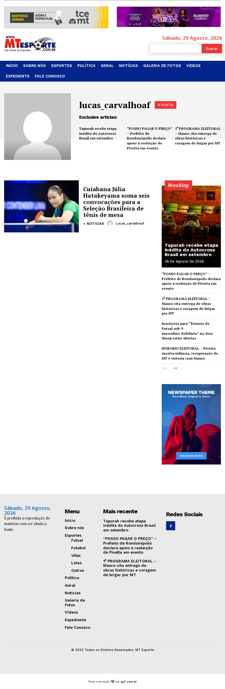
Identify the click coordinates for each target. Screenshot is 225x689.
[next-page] (211, 195)
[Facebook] (170, 525)
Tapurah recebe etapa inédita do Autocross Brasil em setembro (98, 133)
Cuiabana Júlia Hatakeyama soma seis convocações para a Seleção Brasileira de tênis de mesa (116, 202)
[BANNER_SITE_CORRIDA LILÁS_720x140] (169, 17)
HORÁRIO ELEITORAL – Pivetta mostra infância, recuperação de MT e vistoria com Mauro (190, 353)
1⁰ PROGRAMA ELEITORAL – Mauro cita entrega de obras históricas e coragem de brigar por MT (198, 135)
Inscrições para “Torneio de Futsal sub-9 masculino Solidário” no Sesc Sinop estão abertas (187, 330)
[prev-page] (200, 195)
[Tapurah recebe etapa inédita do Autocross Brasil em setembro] (191, 226)
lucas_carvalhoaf (130, 223)
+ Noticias (93, 224)
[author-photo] (111, 223)
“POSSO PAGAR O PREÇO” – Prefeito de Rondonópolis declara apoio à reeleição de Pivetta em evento (149, 138)
